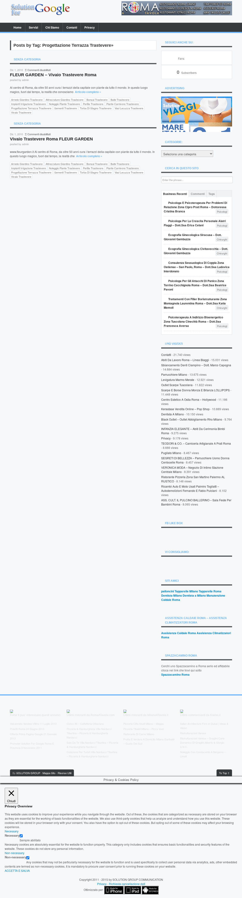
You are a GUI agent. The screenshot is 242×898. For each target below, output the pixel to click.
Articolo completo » (88, 92)
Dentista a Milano (172, 414)
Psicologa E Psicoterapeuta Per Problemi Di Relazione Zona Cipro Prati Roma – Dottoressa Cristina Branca (195, 207)
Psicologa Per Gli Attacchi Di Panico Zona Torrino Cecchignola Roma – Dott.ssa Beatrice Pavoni (195, 285)
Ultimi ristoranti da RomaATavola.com (91, 715)
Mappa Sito (49, 773)
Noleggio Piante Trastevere (64, 104)
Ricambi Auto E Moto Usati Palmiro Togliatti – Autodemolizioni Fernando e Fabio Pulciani (190, 488)
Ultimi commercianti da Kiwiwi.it (200, 715)
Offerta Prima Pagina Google (26, 734)
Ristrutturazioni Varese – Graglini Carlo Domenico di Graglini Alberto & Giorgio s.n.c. (202, 742)
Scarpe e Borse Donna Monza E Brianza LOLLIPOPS (195, 390)
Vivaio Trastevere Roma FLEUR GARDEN (51, 139)
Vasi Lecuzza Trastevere (129, 108)
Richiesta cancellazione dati (127, 884)
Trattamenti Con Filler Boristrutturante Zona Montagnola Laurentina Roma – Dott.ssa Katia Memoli (195, 303)
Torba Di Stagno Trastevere (96, 108)
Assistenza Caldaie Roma (178, 633)
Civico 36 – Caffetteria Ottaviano (85, 723)
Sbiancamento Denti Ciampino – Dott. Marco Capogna (196, 365)
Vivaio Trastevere (21, 112)
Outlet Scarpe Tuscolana (177, 385)
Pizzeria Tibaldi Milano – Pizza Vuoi (143, 729)
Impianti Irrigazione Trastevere (28, 104)
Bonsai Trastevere (97, 99)
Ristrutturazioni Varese (193, 733)
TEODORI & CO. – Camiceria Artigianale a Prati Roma (196, 443)
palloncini (167, 591)
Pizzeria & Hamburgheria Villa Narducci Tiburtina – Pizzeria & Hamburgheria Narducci (89, 733)
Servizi (33, 27)
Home (17, 27)
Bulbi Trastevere (120, 99)
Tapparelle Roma (210, 591)
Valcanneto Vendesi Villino (24, 723)
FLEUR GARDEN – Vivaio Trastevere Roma (53, 74)
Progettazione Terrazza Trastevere (31, 108)
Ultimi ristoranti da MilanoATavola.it (145, 715)
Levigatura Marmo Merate (177, 380)
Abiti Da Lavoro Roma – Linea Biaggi (185, 360)
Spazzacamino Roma (175, 674)
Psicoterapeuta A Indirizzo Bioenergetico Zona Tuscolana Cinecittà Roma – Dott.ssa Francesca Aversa (193, 321)
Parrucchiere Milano (174, 374)
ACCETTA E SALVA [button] (17, 870)
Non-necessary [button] (14, 853)
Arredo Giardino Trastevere (27, 99)
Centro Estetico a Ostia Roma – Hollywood (188, 399)
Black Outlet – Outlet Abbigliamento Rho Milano (191, 419)
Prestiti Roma (17, 729)
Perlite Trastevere (93, 104)
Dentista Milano (171, 595)
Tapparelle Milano (186, 591)
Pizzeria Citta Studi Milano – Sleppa (143, 723)
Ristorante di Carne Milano (138, 734)
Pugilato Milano (171, 453)
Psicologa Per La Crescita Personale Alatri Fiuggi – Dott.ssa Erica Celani (195, 223)
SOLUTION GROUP (28, 773)
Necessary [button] (11, 831)
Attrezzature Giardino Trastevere (64, 99)
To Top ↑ (224, 773)
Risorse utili (64, 773)
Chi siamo (52, 27)
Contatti (71, 27)
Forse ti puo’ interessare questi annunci (35, 715)
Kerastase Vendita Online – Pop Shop (185, 409)
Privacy (89, 27)
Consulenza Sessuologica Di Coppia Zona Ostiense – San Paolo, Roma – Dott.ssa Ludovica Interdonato (196, 267)
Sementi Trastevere (65, 108)
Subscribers (187, 73)
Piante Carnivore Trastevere (122, 104)
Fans (181, 58)
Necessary (12, 835)
